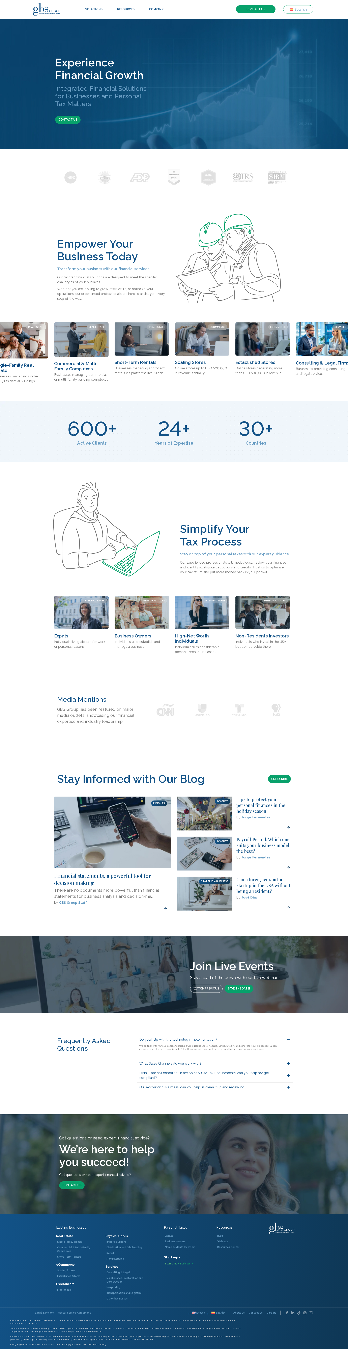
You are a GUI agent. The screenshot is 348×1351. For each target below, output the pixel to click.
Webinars (223, 1241)
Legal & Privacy (44, 1312)
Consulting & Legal (118, 1272)
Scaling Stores (190, 362)
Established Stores (255, 362)
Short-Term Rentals (135, 362)
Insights (159, 803)
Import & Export (116, 1241)
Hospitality (113, 1287)
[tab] (94, 9)
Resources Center (228, 1247)
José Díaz (249, 897)
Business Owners (133, 635)
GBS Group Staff (73, 903)
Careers (271, 1312)
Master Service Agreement (74, 1312)
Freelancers (64, 1289)
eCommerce (217, 327)
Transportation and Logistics (124, 1293)
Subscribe (279, 779)
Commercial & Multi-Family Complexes (76, 366)
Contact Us (255, 9)
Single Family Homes (70, 1241)
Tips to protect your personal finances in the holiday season (260, 805)
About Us (239, 1312)
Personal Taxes (94, 600)
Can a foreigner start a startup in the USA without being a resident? (263, 885)
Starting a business (214, 881)
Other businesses (117, 1298)
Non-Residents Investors (262, 635)
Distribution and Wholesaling (124, 1247)
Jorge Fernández (256, 817)
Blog (220, 1235)
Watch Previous (206, 988)
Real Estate (36, 327)
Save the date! (239, 988)
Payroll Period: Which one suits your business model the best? (263, 845)
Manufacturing (115, 1258)
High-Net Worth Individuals (192, 638)
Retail (110, 1253)
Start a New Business (178, 1263)
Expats (61, 635)
